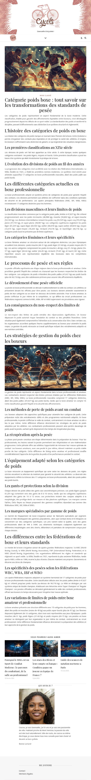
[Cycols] (45, 15)
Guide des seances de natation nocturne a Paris (72, 664)
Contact (22, 771)
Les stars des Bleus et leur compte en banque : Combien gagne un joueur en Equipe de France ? (45, 668)
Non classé (45, 95)
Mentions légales (26, 774)
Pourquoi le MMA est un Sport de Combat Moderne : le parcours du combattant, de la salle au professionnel (17, 668)
